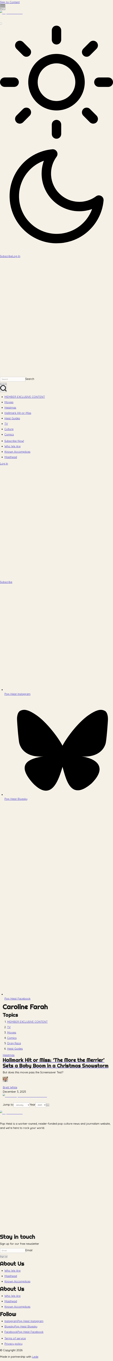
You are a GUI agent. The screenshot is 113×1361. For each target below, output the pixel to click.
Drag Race (14, 1043)
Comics (9, 434)
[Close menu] (0, 375)
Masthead (10, 457)
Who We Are (12, 446)
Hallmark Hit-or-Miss (17, 413)
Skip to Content (10, 2)
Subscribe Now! (14, 441)
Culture (9, 429)
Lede (35, 1356)
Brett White (10, 1087)
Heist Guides (12, 418)
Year (32, 1104)
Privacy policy (13, 1343)
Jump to (8, 1104)
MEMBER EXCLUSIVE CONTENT (24, 397)
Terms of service (15, 1338)
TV (6, 423)
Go (47, 1105)
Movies (8, 402)
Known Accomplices (17, 451)
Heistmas (10, 407)
